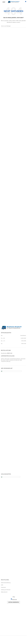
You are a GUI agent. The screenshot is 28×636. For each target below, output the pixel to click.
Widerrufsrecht (4, 592)
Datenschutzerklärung (5, 582)
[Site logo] (14, 2)
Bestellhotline (6, 353)
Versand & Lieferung (5, 361)
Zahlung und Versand (5, 589)
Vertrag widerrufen (13, 602)
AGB (2, 584)
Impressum (3, 587)
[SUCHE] (24, 26)
